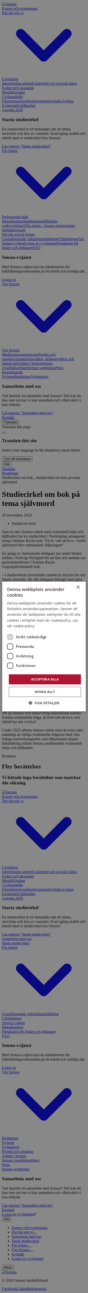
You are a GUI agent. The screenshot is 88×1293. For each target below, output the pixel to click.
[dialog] (44, 646)
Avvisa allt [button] (45, 692)
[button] (44, 703)
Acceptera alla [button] (45, 679)
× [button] (78, 587)
